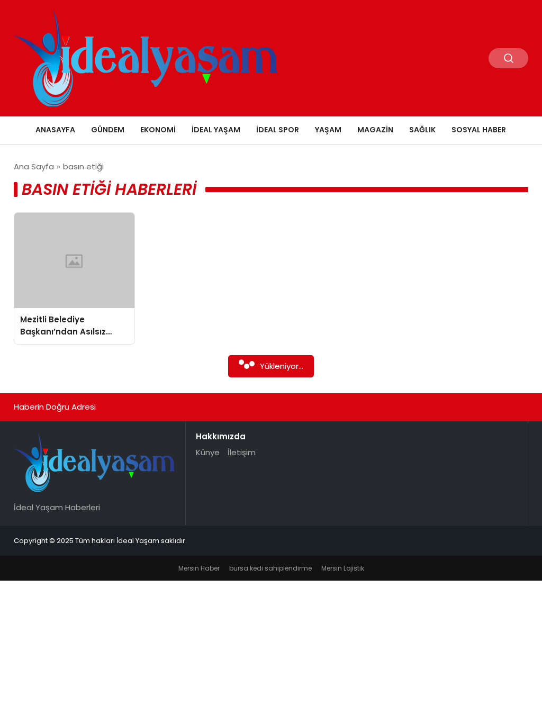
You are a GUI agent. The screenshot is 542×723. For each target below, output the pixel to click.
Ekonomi (158, 129)
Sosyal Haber (478, 129)
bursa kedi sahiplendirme (270, 568)
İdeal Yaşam (216, 129)
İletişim (242, 452)
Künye (208, 452)
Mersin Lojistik (342, 568)
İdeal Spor (277, 129)
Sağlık (422, 129)
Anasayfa (55, 129)
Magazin (375, 129)
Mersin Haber (199, 568)
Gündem (107, 129)
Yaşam (328, 129)
